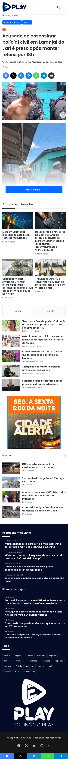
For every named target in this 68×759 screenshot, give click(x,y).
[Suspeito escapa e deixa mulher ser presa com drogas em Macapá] (11, 385)
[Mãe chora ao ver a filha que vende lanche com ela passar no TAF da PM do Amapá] (11, 341)
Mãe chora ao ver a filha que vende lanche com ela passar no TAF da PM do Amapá (43, 340)
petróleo (7, 666)
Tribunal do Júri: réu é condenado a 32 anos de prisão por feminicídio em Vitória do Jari (50, 283)
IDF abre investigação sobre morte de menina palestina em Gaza (42, 509)
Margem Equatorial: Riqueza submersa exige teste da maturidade (16, 234)
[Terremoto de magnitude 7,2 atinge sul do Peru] (11, 482)
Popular (18, 310)
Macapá (46, 661)
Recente (49, 310)
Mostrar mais (33, 189)
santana (40, 666)
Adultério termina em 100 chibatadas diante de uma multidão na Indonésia (44, 495)
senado (7, 671)
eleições (41, 655)
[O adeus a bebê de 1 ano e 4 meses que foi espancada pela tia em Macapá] (11, 356)
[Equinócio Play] (14, 7)
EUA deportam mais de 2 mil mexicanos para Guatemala (38, 465)
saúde (51, 666)
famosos (8, 661)
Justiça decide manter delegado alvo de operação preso (41, 368)
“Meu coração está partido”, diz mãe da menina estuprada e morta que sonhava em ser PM (43, 324)
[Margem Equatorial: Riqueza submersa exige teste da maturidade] (17, 220)
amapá (7, 655)
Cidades (29, 655)
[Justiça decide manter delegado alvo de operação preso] (11, 371)
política (29, 666)
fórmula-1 (20, 661)
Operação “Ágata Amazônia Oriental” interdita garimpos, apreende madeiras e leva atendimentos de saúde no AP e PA (17, 286)
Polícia (15, 15)
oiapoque (59, 661)
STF (17, 671)
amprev (18, 655)
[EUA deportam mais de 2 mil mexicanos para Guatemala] (11, 468)
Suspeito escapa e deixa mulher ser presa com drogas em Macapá (42, 382)
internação (33, 661)
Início (7, 15)
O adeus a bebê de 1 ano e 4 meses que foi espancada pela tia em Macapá (42, 355)
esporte (52, 655)
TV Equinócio (29, 671)
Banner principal (12, 22)
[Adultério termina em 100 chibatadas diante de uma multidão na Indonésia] (11, 496)
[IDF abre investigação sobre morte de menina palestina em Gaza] (11, 512)
